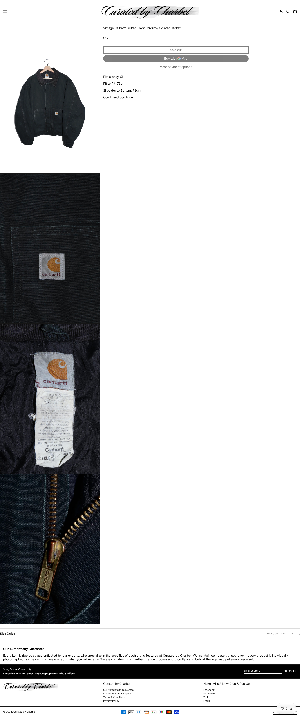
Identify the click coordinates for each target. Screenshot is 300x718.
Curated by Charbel (24, 711)
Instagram (209, 693)
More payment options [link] (176, 67)
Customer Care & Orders (117, 693)
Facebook (209, 690)
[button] (288, 11)
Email (206, 701)
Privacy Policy (111, 700)
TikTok (207, 697)
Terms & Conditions (114, 697)
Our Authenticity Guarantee (118, 689)
